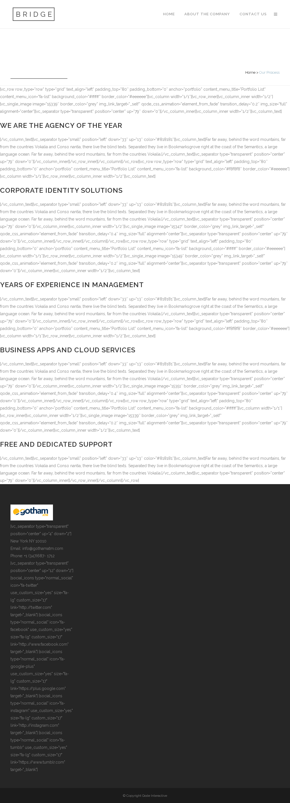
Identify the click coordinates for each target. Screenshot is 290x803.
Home (250, 72)
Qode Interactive (154, 796)
